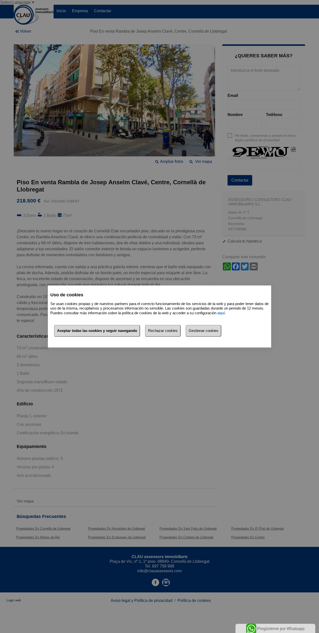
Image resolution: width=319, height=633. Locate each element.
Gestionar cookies (203, 331)
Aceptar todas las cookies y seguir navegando (97, 331)
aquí (221, 313)
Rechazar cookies (163, 331)
